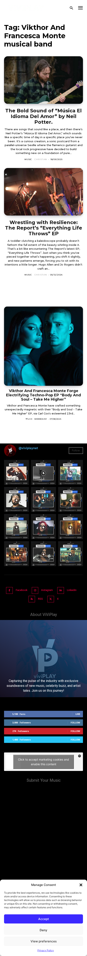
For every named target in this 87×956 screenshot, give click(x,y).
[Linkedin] (60, 590)
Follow (76, 450)
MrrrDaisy (40, 419)
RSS (40, 599)
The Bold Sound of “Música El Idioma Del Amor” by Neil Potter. (43, 116)
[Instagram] (35, 590)
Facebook (21, 590)
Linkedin (71, 590)
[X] (50, 599)
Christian (40, 159)
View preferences (44, 941)
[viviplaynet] (26, 8)
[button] (81, 885)
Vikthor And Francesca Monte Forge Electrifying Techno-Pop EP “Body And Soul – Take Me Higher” (43, 395)
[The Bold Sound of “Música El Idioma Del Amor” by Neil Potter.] (43, 80)
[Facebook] (9, 590)
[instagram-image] (16, 472)
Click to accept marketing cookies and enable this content (43, 762)
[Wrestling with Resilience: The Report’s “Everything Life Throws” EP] (43, 192)
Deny (43, 930)
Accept (43, 919)
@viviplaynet (28, 448)
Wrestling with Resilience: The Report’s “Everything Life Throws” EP (43, 227)
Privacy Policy (45, 950)
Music (28, 159)
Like (77, 713)
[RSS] (32, 599)
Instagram (47, 590)
